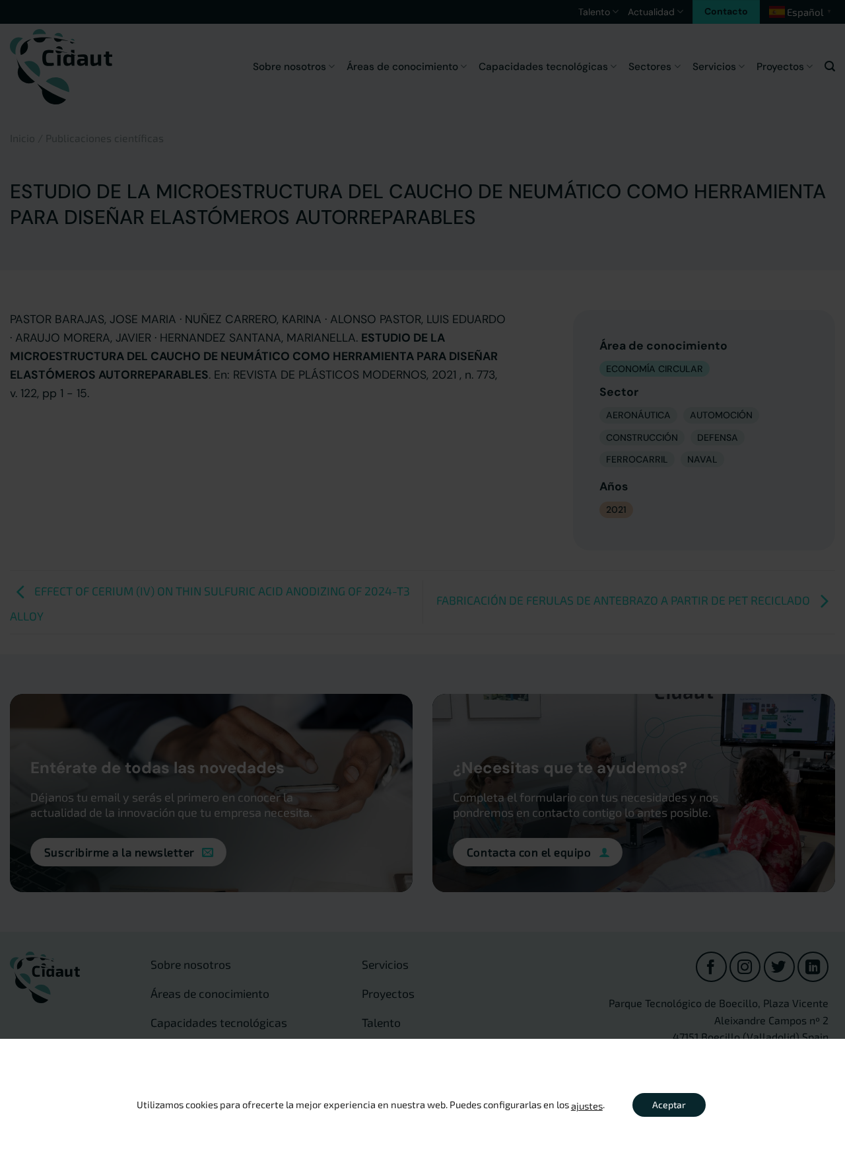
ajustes (587, 1106)
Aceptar (669, 1104)
